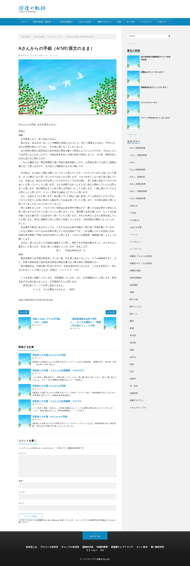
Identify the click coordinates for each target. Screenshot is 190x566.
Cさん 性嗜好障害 (138, 155)
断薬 (132, 321)
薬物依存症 (87, 546)
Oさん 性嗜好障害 (138, 198)
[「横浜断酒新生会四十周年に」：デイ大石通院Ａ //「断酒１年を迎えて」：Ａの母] (110, 323)
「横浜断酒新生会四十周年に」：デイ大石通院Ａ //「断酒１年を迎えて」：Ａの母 (85, 322)
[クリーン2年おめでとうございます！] (133, 122)
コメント (22, 453)
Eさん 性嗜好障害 (137, 169)
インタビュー (146, 22)
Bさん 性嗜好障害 (137, 148)
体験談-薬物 (135, 270)
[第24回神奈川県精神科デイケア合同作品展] (133, 61)
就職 (132, 292)
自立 (132, 371)
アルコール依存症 (49, 546)
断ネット (134, 314)
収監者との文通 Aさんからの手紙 (49, 416)
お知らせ (162, 22)
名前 (21, 481)
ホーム (24, 22)
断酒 (132, 328)
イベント (134, 234)
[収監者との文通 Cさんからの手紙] (24, 390)
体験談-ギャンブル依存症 (141, 263)
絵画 (119, 22)
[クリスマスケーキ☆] (133, 107)
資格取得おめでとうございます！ (154, 87)
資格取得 (134, 393)
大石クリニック (103, 559)
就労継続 (134, 285)
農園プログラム (104, 22)
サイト (21, 503)
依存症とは (31, 546)
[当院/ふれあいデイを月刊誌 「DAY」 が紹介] (24, 323)
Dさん (132, 162)
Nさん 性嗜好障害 (138, 191)
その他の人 (135, 220)
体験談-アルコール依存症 (141, 256)
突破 (132, 350)
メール (22, 492)
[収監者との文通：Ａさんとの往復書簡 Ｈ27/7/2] (24, 405)
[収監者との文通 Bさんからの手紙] (24, 359)
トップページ (136, 249)
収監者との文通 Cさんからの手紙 (49, 385)
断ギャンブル (136, 306)
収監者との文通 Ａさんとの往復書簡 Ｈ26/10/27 (58, 370)
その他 (133, 213)
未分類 (133, 335)
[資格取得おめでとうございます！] (133, 92)
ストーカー (91, 550)
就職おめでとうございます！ (153, 72)
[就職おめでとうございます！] (133, 77)
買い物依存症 (157, 546)
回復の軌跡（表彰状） (43, 22)
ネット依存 (142, 546)
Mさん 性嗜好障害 (138, 184)
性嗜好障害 (102, 546)
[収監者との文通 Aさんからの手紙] (24, 421)
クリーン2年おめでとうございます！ (156, 118)
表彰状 (133, 378)
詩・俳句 (131, 22)
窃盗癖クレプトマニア (122, 546)
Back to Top (95, 536)
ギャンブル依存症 (70, 546)
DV (102, 550)
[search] (169, 36)
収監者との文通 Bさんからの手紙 (49, 355)
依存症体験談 (65, 22)
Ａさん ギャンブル (50, 55)
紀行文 (133, 357)
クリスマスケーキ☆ (149, 102)
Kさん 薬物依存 (137, 177)
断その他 (134, 299)
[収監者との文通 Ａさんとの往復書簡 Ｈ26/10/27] (24, 375)
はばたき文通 (84, 22)
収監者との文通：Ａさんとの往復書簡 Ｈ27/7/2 (56, 401)
